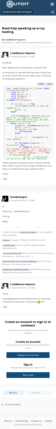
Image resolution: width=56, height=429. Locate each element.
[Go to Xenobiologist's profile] (5, 199)
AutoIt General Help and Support (37, 42)
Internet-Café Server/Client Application (19, 261)
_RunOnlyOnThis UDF (12, 253)
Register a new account (28, 355)
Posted (22, 56)
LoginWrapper (9, 245)
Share (14, 392)
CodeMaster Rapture (15, 39)
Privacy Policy (21, 421)
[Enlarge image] (38, 301)
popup (49, 84)
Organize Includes (28, 232)
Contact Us (36, 421)
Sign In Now (28, 375)
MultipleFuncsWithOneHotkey (15, 269)
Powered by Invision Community (28, 424)
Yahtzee (6, 240)
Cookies (48, 421)
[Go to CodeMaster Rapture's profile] (5, 55)
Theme (7, 421)
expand (41, 84)
